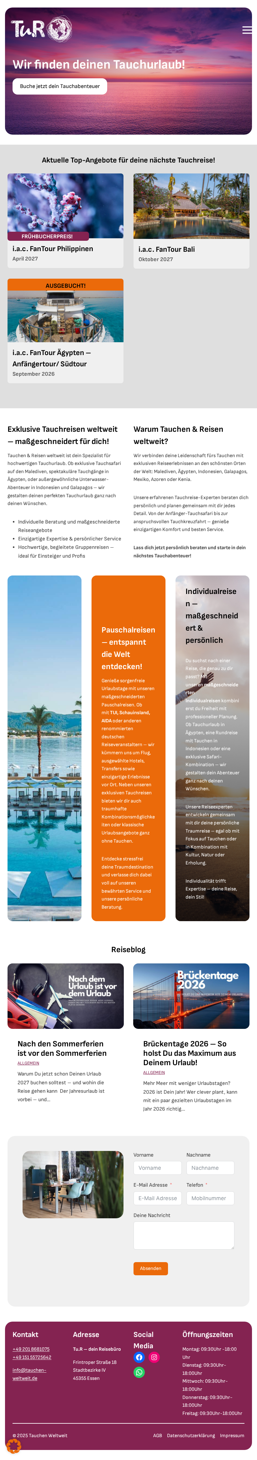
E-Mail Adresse (151, 1185)
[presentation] (66, 996)
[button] (14, 1446)
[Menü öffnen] (247, 30)
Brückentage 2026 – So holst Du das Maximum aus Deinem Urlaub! (189, 1054)
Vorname (144, 1155)
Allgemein (28, 1063)
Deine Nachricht (152, 1215)
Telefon (194, 1185)
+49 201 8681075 (31, 1349)
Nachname (198, 1155)
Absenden (150, 1269)
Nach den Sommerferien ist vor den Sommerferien (62, 1049)
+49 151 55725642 (32, 1357)
